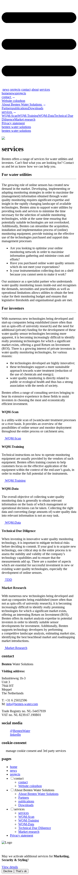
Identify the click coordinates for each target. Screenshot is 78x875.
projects (15, 89)
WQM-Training (28, 115)
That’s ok (21, 871)
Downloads (35, 108)
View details (10, 867)
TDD (8, 579)
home (5, 93)
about (35, 89)
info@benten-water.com (22, 704)
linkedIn (15, 734)
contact (26, 89)
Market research (24, 119)
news (5, 89)
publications (20, 108)
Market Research (15, 648)
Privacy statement (13, 123)
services (45, 89)
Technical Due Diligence (34, 828)
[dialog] (39, 863)
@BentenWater (20, 731)
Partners (7, 108)
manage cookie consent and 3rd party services (35, 751)
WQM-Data (46, 115)
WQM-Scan (10, 115)
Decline (7, 871)
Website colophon (13, 100)
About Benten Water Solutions (22, 104)
